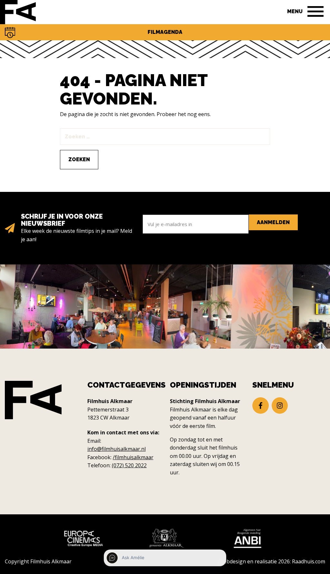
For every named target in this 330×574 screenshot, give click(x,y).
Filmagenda (165, 32)
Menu (295, 11)
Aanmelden (273, 222)
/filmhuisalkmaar (133, 457)
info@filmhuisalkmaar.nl (116, 448)
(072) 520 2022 (129, 465)
